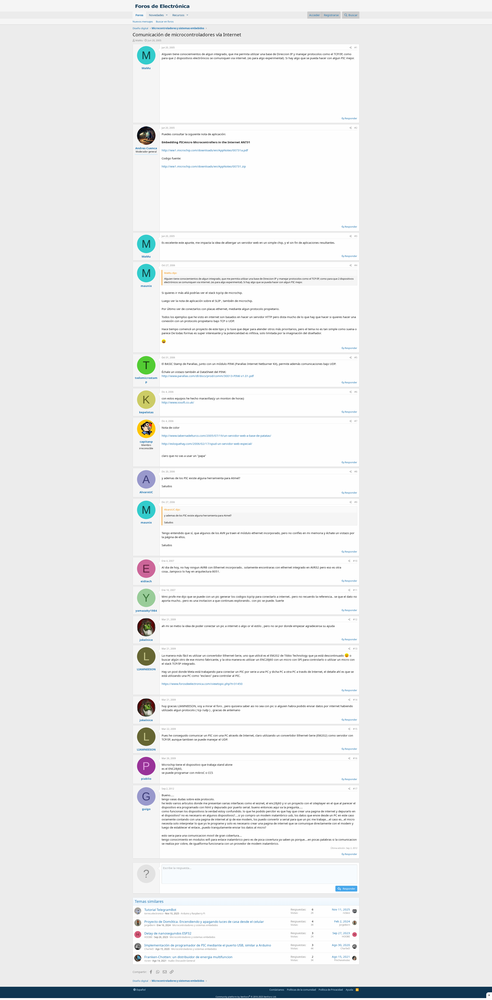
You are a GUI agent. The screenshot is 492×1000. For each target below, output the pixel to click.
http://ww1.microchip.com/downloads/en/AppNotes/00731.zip (204, 166)
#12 (355, 619)
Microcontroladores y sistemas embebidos (195, 925)
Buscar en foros (165, 21)
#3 (355, 236)
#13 (355, 648)
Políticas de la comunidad (301, 989)
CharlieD (149, 949)
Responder (351, 118)
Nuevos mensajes (143, 21)
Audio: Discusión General (181, 960)
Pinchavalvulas (342, 960)
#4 (355, 265)
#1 (355, 47)
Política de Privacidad (331, 989)
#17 (355, 788)
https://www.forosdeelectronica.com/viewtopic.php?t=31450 (202, 684)
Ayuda (349, 989)
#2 (355, 127)
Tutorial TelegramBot (160, 909)
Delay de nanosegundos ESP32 (167, 933)
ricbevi (346, 913)
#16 (355, 758)
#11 (355, 590)
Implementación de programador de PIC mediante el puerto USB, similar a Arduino (207, 945)
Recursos (178, 15)
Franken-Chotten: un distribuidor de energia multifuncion (188, 957)
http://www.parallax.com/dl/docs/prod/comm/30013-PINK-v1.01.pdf (208, 376)
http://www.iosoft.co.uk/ (178, 402)
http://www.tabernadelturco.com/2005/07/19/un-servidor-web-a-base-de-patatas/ (216, 435)
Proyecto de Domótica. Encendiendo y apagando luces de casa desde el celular (204, 921)
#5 (355, 357)
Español (140, 989)
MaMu (139, 40)
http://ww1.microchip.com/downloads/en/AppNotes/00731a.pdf (205, 150)
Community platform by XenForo (246, 996)
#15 (355, 729)
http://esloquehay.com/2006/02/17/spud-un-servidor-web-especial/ (207, 444)
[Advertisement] (259, 87)
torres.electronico (153, 913)
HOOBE (148, 937)
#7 (355, 421)
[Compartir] (350, 48)
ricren (147, 960)
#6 (355, 392)
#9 (355, 502)
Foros (139, 15)
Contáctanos (276, 989)
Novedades (156, 15)
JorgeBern (149, 925)
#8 (355, 471)
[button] (167, 15)
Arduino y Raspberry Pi (193, 913)
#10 (355, 561)
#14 (355, 699)
